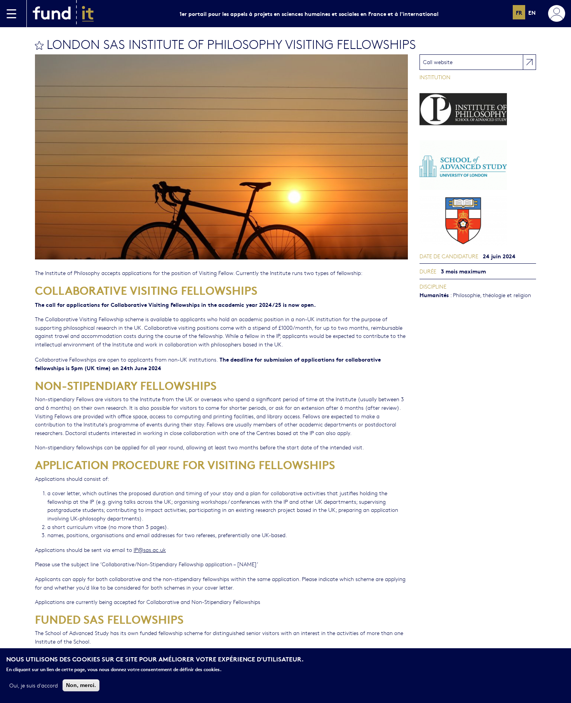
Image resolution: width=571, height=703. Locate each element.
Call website (438, 62)
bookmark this (39, 45)
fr (519, 12)
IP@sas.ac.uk (150, 549)
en (532, 12)
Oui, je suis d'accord (33, 685)
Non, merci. (81, 685)
